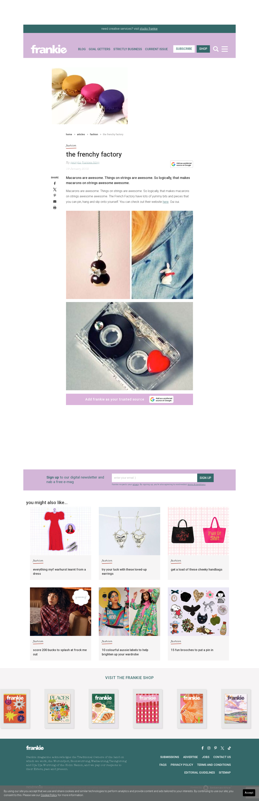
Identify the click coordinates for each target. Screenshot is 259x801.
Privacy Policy (182, 765)
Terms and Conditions (214, 765)
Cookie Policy (49, 795)
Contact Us (222, 757)
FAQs (162, 765)
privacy (136, 484)
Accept (249, 792)
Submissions (169, 757)
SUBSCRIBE (184, 49)
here (166, 202)
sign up (205, 478)
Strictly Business (127, 49)
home (69, 134)
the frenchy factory (113, 134)
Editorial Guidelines (199, 772)
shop (203, 49)
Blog (82, 49)
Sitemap (225, 772)
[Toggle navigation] (224, 48)
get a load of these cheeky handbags (196, 569)
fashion (94, 134)
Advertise (190, 757)
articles (81, 134)
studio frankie (149, 28)
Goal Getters (99, 49)
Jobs (205, 757)
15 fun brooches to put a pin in (192, 650)
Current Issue (156, 49)
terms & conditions (197, 484)
